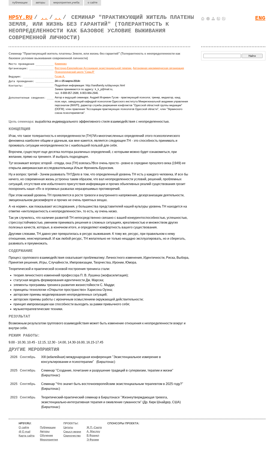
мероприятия (66, 2)
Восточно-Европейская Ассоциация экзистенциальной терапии (93, 68)
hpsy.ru (20, 17)
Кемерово (61, 63)
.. (44, 17)
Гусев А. (60, 76)
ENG (260, 18)
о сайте (92, 2)
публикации (19, 2)
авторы (40, 2)
